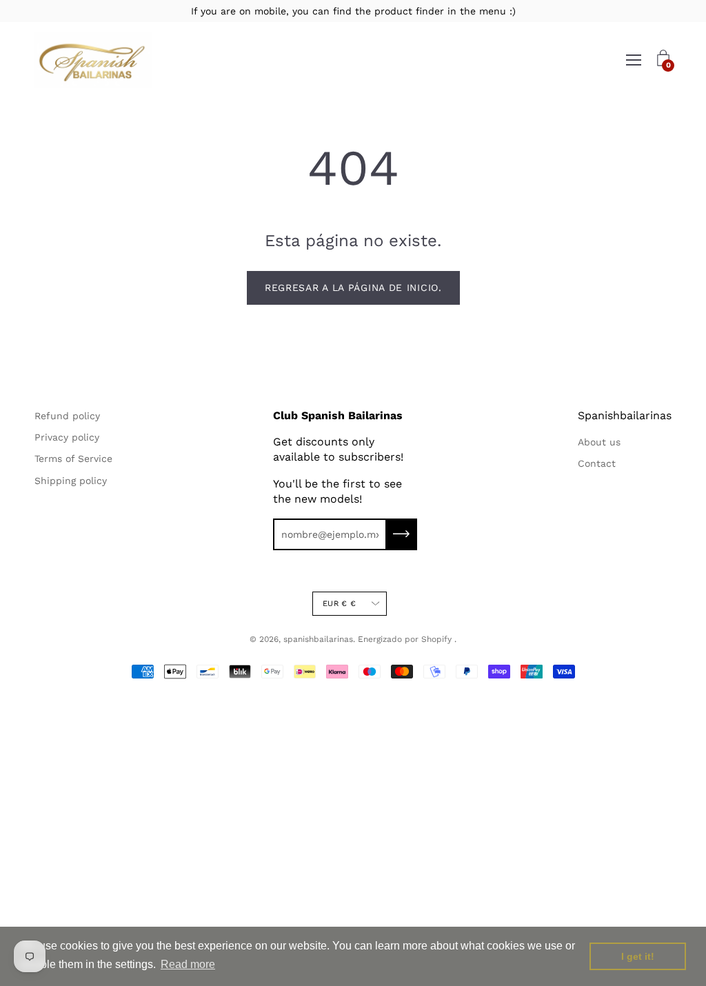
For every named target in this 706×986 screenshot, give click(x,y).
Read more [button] (188, 964)
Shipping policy (70, 480)
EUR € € (339, 603)
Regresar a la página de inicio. (353, 287)
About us (599, 441)
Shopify (436, 639)
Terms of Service (73, 458)
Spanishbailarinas (625, 415)
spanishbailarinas (318, 639)
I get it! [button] (637, 956)
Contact (597, 463)
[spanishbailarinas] (93, 60)
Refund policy (67, 415)
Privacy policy (66, 437)
